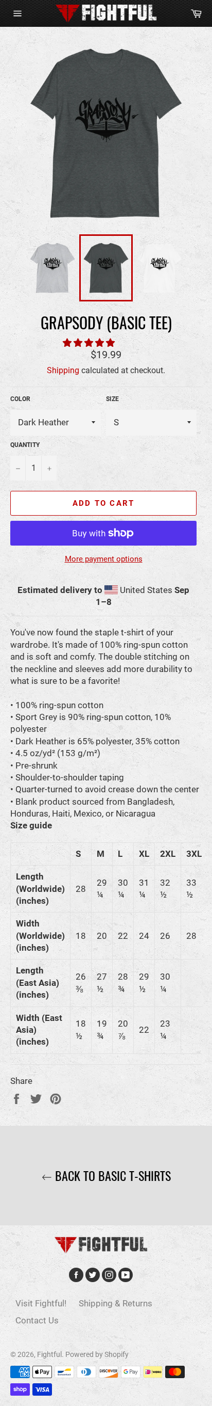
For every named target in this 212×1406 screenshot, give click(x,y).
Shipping (63, 370)
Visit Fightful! (40, 1303)
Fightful (49, 1354)
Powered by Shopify (97, 1354)
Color (20, 399)
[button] (90, 343)
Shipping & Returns (115, 1303)
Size (112, 399)
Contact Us (37, 1320)
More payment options (104, 559)
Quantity (25, 445)
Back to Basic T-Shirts (111, 1175)
